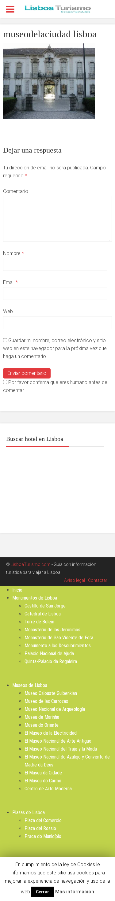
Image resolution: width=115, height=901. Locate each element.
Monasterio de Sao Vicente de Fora (59, 638)
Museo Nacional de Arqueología (55, 709)
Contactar (97, 580)
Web (8, 311)
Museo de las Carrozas (46, 701)
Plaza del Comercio (43, 820)
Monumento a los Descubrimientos (58, 645)
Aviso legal (74, 580)
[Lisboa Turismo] (57, 8)
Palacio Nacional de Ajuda (49, 653)
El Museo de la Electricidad (51, 733)
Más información (74, 892)
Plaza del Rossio (40, 828)
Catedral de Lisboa (43, 614)
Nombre (13, 253)
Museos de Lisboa (29, 685)
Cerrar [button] (42, 891)
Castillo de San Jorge (45, 606)
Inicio (17, 590)
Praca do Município (43, 836)
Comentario (15, 191)
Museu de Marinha (42, 717)
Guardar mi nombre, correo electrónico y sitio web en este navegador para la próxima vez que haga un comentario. (55, 348)
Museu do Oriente (42, 725)
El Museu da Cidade (43, 773)
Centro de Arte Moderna (48, 789)
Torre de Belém (39, 622)
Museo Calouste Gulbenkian (51, 693)
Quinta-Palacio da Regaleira (51, 661)
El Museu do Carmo (43, 781)
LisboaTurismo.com (31, 564)
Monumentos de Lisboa (34, 598)
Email (10, 282)
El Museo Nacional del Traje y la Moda (61, 749)
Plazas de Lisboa (28, 812)
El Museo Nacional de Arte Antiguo (58, 741)
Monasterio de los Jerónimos (52, 630)
